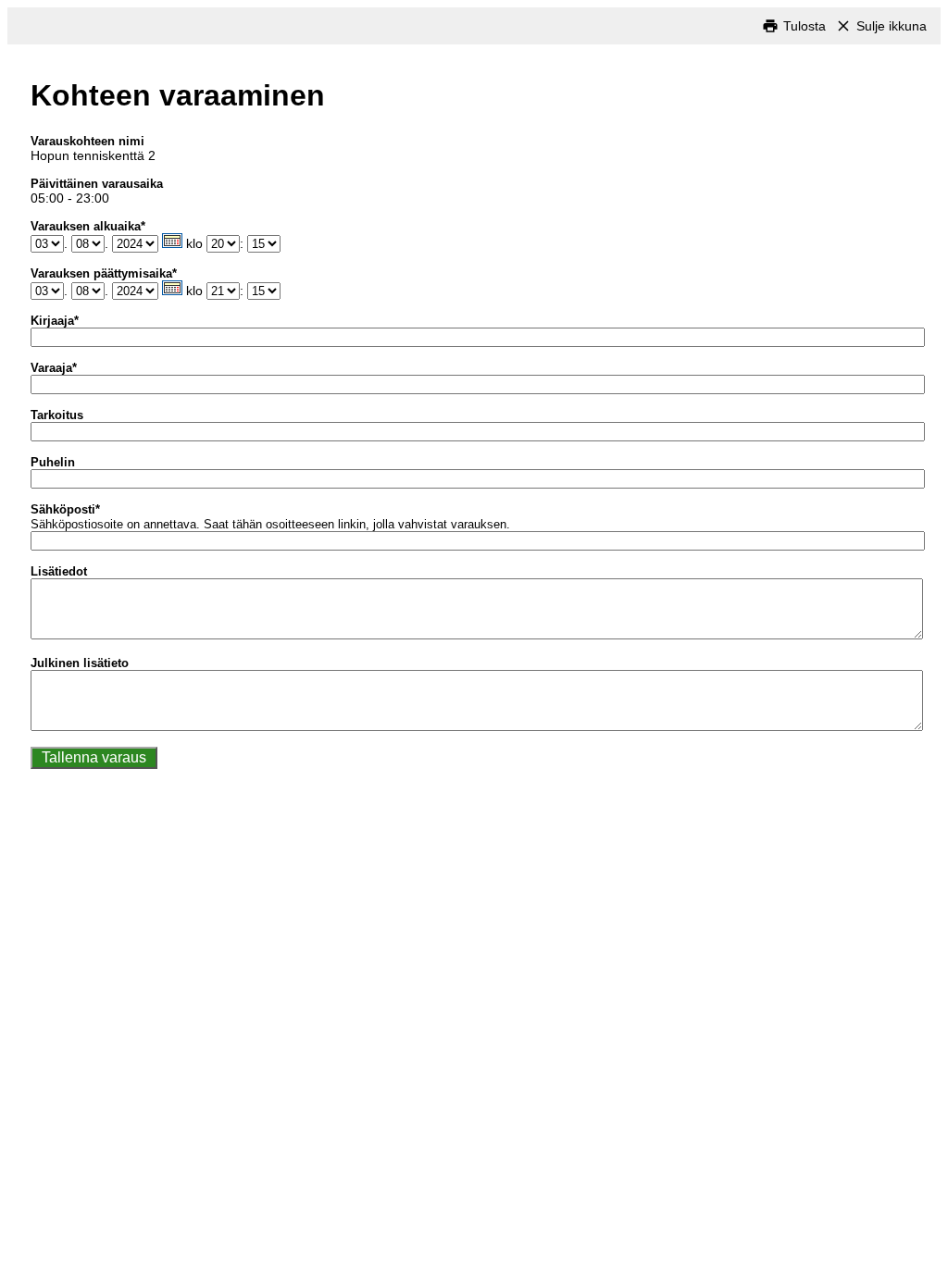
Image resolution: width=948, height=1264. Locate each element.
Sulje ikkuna (891, 26)
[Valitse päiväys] (172, 240)
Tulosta (804, 26)
